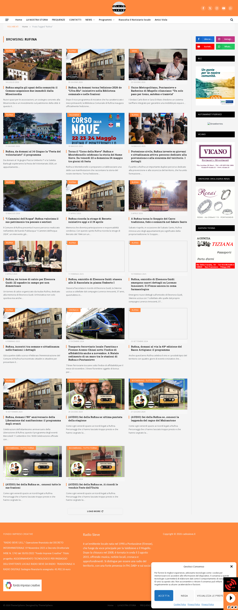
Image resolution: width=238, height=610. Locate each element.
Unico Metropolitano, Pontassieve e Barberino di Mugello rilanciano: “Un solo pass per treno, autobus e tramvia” (157, 91)
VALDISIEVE (74, 115)
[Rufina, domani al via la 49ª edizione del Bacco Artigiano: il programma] (158, 323)
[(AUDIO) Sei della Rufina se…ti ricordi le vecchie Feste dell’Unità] (95, 461)
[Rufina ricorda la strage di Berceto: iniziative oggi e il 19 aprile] (95, 195)
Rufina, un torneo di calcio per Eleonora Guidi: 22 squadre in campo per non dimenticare (30, 282)
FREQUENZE (58, 19)
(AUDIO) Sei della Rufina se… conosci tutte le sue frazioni (33, 486)
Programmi (105, 19)
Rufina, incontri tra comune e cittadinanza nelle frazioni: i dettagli (32, 348)
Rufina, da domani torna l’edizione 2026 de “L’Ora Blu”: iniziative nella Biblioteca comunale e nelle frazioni (95, 91)
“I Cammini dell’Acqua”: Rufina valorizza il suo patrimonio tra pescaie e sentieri (32, 220)
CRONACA (74, 310)
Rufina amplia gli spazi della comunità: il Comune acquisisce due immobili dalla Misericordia (31, 91)
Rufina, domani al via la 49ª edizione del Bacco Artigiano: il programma (156, 348)
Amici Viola (161, 19)
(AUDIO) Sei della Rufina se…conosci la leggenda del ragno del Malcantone (155, 418)
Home (18, 19)
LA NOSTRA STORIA (37, 19)
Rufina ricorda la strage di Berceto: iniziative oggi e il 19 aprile (90, 220)
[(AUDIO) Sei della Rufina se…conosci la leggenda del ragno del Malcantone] (158, 394)
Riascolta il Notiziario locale (135, 19)
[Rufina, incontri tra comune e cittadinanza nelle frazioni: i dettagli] (32, 323)
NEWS (88, 19)
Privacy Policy (194, 604)
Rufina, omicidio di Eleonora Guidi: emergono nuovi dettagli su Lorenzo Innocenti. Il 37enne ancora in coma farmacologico (153, 284)
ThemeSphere (46, 605)
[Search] (231, 19)
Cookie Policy (180, 604)
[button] (231, 566)
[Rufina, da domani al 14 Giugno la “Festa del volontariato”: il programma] (32, 128)
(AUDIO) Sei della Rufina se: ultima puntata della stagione (95, 418)
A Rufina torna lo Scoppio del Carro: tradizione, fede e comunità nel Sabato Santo (159, 220)
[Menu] (7, 19)
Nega (184, 595)
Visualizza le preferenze (214, 595)
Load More (93, 511)
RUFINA (9, 51)
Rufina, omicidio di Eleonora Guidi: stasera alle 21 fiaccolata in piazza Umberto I (95, 281)
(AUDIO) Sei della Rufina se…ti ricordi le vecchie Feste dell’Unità (93, 486)
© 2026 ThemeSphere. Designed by (21, 605)
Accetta (163, 595)
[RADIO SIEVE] (119, 8)
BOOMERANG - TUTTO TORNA (83, 380)
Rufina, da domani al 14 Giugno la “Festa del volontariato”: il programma (33, 153)
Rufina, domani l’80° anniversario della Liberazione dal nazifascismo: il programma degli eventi (33, 420)
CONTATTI (75, 19)
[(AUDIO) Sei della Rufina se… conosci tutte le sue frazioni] (32, 461)
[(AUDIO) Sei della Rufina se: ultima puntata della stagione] (95, 394)
